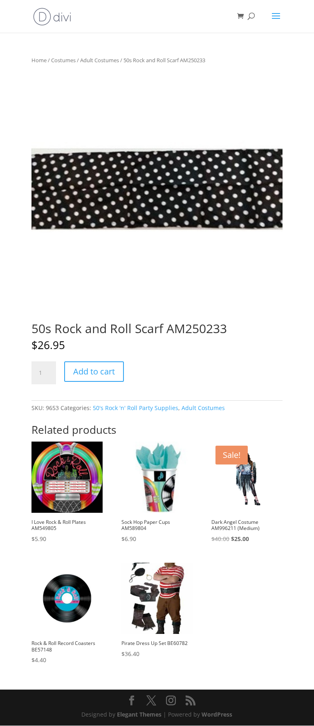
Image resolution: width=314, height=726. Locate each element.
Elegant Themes (139, 714)
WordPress (217, 714)
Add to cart (94, 371)
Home (39, 60)
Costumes (63, 60)
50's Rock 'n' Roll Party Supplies (135, 408)
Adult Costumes (99, 60)
